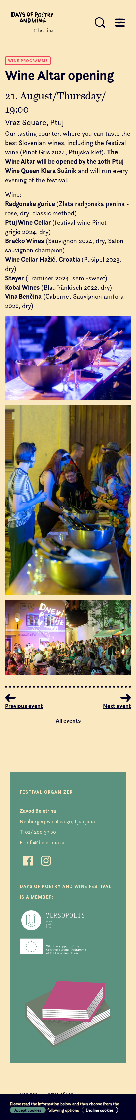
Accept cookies (27, 1110)
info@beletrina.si (44, 842)
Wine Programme (28, 60)
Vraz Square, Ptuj (34, 122)
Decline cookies (100, 1110)
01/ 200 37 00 (40, 832)
